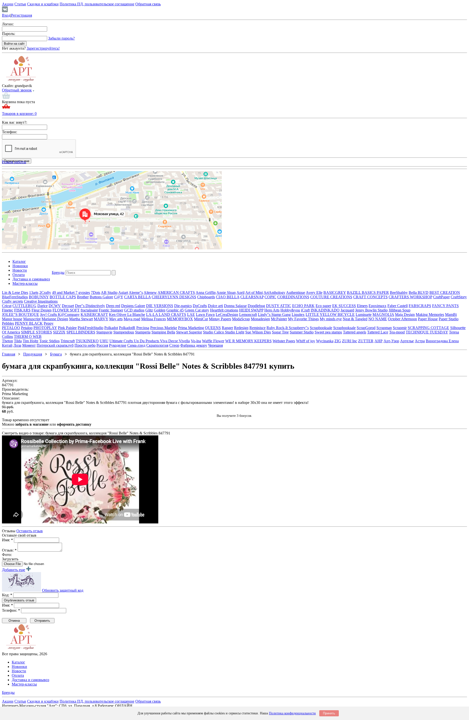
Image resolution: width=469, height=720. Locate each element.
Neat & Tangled (355, 319)
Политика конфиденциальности (292, 713)
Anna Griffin (206, 292)
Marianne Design (55, 319)
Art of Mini (254, 292)
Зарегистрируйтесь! (43, 48)
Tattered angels (354, 332)
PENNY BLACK (29, 323)
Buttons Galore (101, 297)
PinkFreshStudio (90, 328)
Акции (7, 4)
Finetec (7, 310)
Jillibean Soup (399, 310)
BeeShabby (399, 292)
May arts (116, 319)
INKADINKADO (325, 310)
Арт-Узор (391, 341)
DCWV (55, 306)
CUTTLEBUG (24, 306)
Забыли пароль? (61, 38)
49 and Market (63, 292)
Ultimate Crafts (121, 341)
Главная (8, 354)
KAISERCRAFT (94, 314)
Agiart (123, 292)
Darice (42, 306)
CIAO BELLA (227, 297)
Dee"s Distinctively (90, 306)
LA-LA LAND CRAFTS (166, 314)
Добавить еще (13, 570)
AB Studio (109, 292)
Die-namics (183, 306)
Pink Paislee (67, 328)
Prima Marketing (191, 328)
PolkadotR (127, 328)
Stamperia (142, 332)
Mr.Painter (279, 319)
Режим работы (14, 162)
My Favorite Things (303, 319)
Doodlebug (256, 306)
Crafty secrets (12, 301)
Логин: (8, 24)
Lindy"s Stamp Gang (274, 314)
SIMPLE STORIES (36, 332)
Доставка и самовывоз (31, 279)
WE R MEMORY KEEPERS (248, 341)
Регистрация (21, 15)
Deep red (113, 306)
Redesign (241, 328)
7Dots (95, 292)
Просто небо (85, 345)
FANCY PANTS (445, 306)
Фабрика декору (193, 345)
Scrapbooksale (321, 328)
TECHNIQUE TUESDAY (427, 332)
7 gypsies (82, 292)
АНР (378, 341)
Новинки (20, 266)
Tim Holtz (30, 341)
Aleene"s (136, 292)
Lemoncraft (248, 314)
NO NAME (377, 319)
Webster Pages (284, 341)
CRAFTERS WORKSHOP (410, 297)
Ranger (227, 328)
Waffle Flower (213, 341)
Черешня (215, 345)
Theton (7, 341)
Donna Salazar (235, 306)
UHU (104, 341)
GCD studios (134, 310)
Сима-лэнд (136, 345)
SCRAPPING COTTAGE (428, 328)
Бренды (58, 272)
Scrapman (384, 328)
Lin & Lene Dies (15, 292)
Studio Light (234, 332)
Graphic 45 (175, 310)
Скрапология (157, 345)
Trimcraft (68, 341)
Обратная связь (148, 4)
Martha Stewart (81, 319)
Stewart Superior (189, 332)
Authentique (295, 292)
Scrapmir (400, 328)
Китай (7, 345)
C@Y (118, 297)
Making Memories (430, 314)
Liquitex (298, 314)
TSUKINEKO (87, 341)
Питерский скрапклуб (55, 345)
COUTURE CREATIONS (331, 297)
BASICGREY (334, 292)
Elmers (362, 306)
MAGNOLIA (383, 314)
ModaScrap (241, 319)
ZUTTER (365, 341)
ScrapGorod (366, 328)
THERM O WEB (28, 336)
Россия (102, 345)
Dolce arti (215, 306)
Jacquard (347, 310)
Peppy (48, 323)
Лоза (17, 345)
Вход (6, 15)
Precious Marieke (163, 328)
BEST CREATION (444, 292)
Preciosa (142, 328)
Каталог (19, 261)
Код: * (7, 595)
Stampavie (104, 332)
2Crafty (45, 292)
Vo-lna (196, 341)
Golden (159, 310)
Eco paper (323, 306)
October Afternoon (402, 319)
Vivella (184, 341)
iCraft (305, 310)
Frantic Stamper (111, 310)
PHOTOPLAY (45, 328)
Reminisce (257, 328)
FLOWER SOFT (66, 310)
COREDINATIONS (293, 297)
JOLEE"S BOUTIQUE (20, 314)
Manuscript (32, 319)
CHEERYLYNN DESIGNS (174, 297)
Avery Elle (314, 292)
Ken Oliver (118, 314)
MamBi (451, 314)
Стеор (174, 345)
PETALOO (11, 328)
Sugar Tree (280, 332)
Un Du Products (147, 341)
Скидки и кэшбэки (43, 4)
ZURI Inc (349, 341)
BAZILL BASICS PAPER (368, 292)
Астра (420, 341)
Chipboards (206, 297)
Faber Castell (397, 306)
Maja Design (405, 314)
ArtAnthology (274, 292)
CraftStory (459, 297)
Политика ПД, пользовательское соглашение (97, 4)
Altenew (150, 292)
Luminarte (364, 314)
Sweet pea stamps (328, 332)
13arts (33, 292)
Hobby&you (290, 310)
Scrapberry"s (299, 328)
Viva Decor (169, 341)
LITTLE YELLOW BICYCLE (330, 314)
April (240, 292)
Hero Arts (271, 310)
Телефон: (9, 132)
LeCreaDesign (227, 314)
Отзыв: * (9, 550)
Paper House (428, 319)
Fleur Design (42, 310)
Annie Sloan (226, 292)
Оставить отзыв (29, 531)
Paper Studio (448, 319)
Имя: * (7, 540)
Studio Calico (214, 332)
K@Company (69, 314)
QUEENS (213, 328)
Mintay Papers (220, 319)
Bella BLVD (418, 292)
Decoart (68, 306)
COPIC (270, 297)
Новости (19, 270)
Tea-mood (397, 332)
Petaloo (26, 328)
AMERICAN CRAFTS (176, 292)
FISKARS (22, 310)
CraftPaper (441, 297)
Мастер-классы (25, 283)
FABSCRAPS (420, 306)
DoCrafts (200, 306)
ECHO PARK (303, 306)
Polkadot (111, 328)
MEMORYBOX (180, 319)
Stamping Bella (163, 332)
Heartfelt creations (224, 310)
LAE (191, 314)
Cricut (6, 306)
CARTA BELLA (137, 297)
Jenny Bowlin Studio (371, 310)
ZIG (337, 341)
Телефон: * (11, 610)
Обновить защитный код (62, 590)
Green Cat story (197, 310)
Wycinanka (324, 341)
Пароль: (8, 34)
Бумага (56, 354)
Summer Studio (302, 332)
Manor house (12, 319)
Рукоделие (117, 345)
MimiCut (201, 319)
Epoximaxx (377, 306)
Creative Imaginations (41, 301)
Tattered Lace (377, 332)
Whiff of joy (305, 341)
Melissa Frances (153, 319)
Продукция (32, 354)
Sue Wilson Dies (258, 332)
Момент (29, 345)
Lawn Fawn (205, 314)
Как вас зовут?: (14, 122)
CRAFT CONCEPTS (370, 297)
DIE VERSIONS (159, 306)
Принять (329, 713)
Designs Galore (133, 306)
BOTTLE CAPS (63, 297)
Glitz (149, 310)
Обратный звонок (17, 90)
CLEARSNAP (252, 297)
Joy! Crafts (49, 314)
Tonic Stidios (49, 341)
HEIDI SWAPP (251, 310)
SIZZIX (59, 332)
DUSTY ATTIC (278, 306)
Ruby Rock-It (277, 328)
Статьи (20, 4)
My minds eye (331, 319)
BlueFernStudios (15, 297)
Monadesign (260, 319)
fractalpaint (89, 310)
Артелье (407, 341)
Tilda (18, 341)
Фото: (7, 555)
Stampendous (123, 332)
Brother (83, 297)
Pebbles (8, 323)
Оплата (18, 275)
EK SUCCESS (344, 306)
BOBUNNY (39, 297)
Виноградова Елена (442, 341)
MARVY (101, 319)
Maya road (132, 319)
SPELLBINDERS (80, 332)
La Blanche (136, 314)
